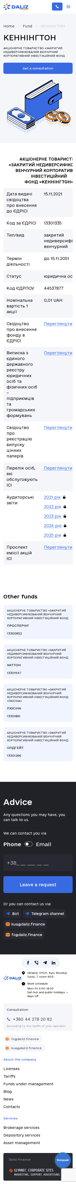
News (8, 1099)
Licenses (11, 1069)
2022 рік (52, 506)
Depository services (21, 1135)
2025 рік (52, 535)
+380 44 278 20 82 (57, 7)
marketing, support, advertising (37, 1174)
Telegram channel (47, 914)
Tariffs (9, 1076)
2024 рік (52, 525)
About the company (19, 1059)
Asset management (21, 1143)
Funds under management (28, 1084)
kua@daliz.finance (28, 924)
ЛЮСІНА (38, 703)
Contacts (11, 1107)
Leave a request (38, 884)
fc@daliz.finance (26, 935)
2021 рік (52, 497)
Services (10, 1118)
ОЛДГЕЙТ (38, 744)
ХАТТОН (38, 661)
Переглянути (58, 323)
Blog (7, 1091)
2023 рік (52, 516)
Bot (15, 914)
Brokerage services (21, 1128)
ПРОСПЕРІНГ (38, 622)
